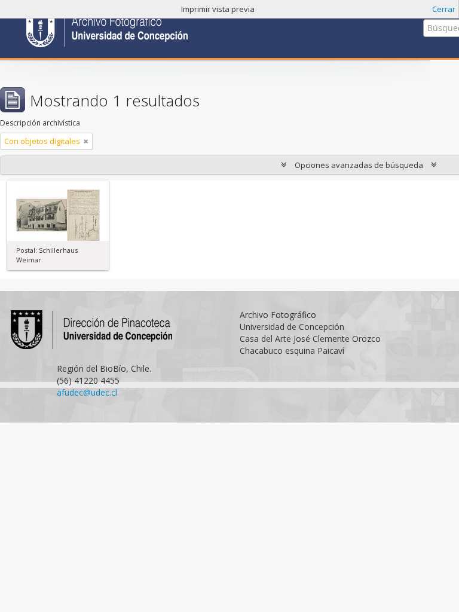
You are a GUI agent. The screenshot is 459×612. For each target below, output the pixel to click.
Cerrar (443, 9)
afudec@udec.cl (87, 392)
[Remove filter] (86, 141)
